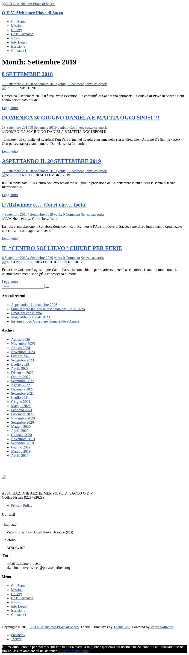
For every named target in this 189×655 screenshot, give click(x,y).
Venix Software (162, 627)
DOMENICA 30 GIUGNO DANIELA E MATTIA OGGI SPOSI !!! (80, 118)
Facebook (18, 635)
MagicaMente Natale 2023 (30, 317)
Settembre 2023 (22, 360)
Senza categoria (96, 84)
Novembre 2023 (23, 352)
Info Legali (19, 42)
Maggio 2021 (21, 406)
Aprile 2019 (20, 455)
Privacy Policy (21, 505)
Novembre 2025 (23, 344)
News (15, 38)
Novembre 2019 (23, 439)
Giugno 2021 (20, 402)
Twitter (16, 639)
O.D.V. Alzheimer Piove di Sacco (32, 12)
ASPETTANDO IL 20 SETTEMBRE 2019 (51, 161)
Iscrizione (18, 46)
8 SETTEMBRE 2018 (27, 74)
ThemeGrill (121, 627)
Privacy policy (79, 651)
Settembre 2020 (22, 422)
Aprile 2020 (20, 431)
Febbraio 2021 (21, 410)
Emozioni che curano (26, 313)
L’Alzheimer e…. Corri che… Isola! (44, 205)
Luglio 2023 (20, 364)
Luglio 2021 (20, 397)
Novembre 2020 (23, 418)
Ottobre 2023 (20, 356)
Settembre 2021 (22, 393)
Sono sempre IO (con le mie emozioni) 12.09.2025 (48, 309)
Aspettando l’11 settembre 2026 (34, 305)
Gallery (16, 30)
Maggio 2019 (21, 451)
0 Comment (75, 84)
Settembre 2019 (22, 443)
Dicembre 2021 (22, 389)
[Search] (47, 287)
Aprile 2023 (20, 368)
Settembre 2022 (22, 381)
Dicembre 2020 (22, 414)
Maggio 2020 (21, 426)
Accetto (63, 651)
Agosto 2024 (20, 348)
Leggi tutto (10, 108)
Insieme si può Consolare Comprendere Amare (45, 321)
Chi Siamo (19, 21)
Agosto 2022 (20, 385)
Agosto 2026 (20, 339)
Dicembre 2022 (22, 373)
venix (62, 84)
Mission (17, 26)
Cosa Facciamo (22, 34)
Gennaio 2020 (21, 435)
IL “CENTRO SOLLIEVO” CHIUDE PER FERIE (62, 248)
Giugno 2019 (20, 447)
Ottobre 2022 (20, 377)
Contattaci (18, 50)
